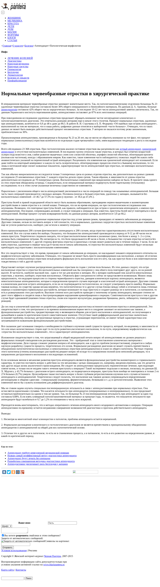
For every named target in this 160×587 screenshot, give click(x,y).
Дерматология (15, 75)
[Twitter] (9, 472)
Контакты (21, 570)
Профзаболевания (17, 80)
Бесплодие (13, 72)
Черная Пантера (52, 556)
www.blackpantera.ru (54, 564)
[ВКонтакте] (4, 472)
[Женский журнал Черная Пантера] (14, 9)
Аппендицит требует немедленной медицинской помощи (38, 452)
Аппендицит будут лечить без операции (29, 458)
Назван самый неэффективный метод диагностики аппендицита (42, 455)
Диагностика (14, 61)
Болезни (29, 45)
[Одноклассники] (13, 472)
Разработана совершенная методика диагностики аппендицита (41, 461)
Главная (7, 45)
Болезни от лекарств (18, 77)
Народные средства (18, 66)
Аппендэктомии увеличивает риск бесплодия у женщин (38, 464)
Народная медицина (18, 63)
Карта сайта (7, 570)
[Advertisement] (80, 499)
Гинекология (14, 69)
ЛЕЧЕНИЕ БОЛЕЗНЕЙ (20, 58)
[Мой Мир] (18, 472)
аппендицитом (9, 109)
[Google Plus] (22, 472)
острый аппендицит (130, 149)
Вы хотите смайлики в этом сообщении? (32, 535)
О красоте (17, 45)
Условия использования (14, 550)
